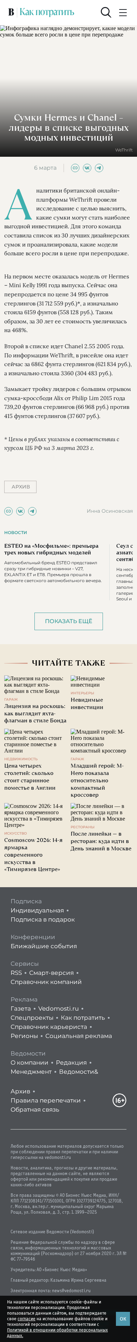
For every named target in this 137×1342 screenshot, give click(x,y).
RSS (16, 972)
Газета (21, 1008)
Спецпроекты (32, 1017)
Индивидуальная (37, 910)
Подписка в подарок (43, 919)
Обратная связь (35, 1109)
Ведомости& (78, 1071)
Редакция (71, 1062)
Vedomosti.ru (58, 1008)
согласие (26, 1318)
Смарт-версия (51, 972)
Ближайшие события (44, 946)
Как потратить (83, 1017)
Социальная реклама (78, 1035)
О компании (29, 1062)
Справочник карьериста (49, 1026)
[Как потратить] (47, 12)
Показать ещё (68, 621)
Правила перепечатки (46, 1100)
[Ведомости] (11, 12)
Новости (15, 532)
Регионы (24, 1035)
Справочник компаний (46, 981)
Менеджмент (31, 1071)
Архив (20, 1091)
